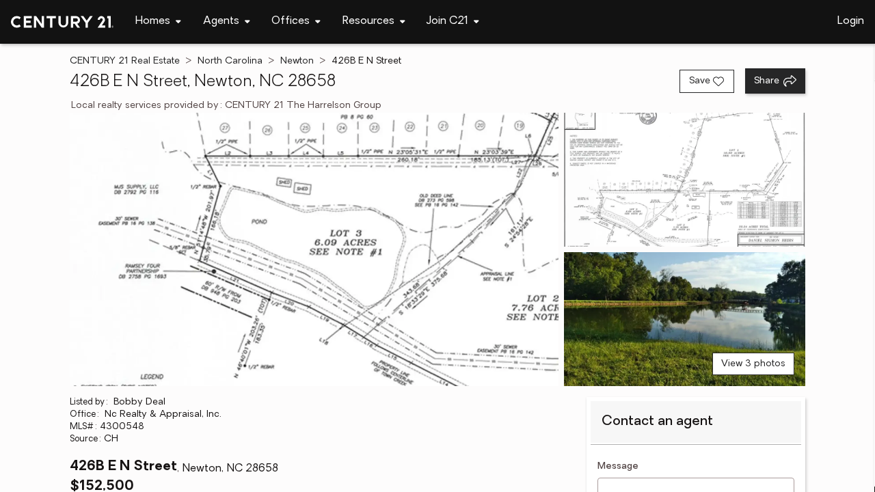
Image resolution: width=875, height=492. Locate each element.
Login (850, 21)
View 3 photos (753, 364)
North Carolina (230, 61)
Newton (297, 61)
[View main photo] (314, 249)
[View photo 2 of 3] (684, 180)
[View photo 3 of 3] (684, 319)
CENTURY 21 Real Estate (125, 61)
